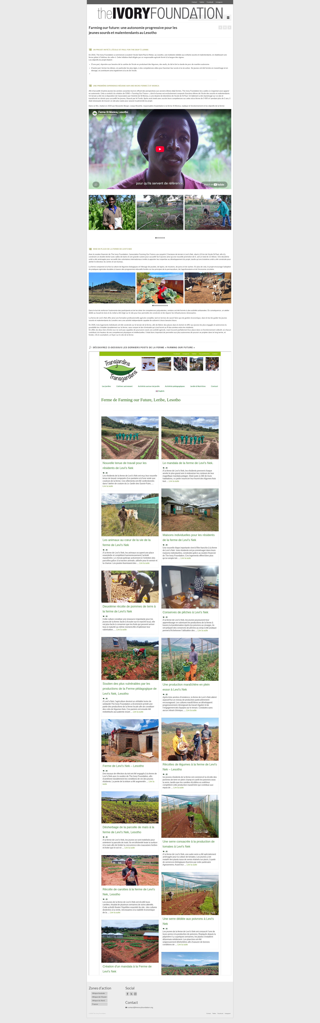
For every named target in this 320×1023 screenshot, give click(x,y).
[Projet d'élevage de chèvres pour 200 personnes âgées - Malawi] (220, 27)
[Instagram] (135, 994)
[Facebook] (127, 994)
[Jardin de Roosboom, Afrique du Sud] (229, 27)
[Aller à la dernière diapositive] (90, 212)
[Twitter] (131, 994)
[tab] (156, 237)
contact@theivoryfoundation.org (140, 1007)
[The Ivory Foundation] (160, 13)
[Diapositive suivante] (230, 212)
